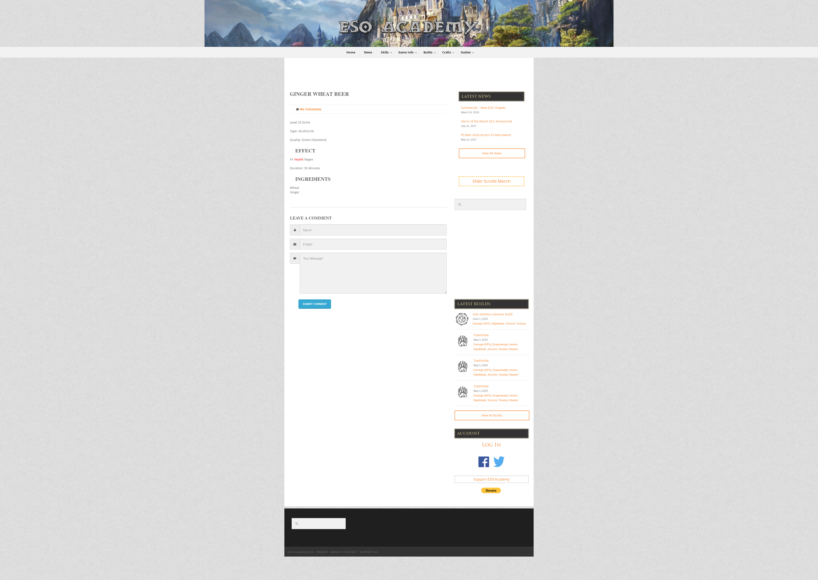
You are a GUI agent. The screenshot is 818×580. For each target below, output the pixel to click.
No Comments (310, 109)
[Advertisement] (409, 72)
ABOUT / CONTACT (344, 552)
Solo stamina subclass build (493, 314)
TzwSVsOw (481, 335)
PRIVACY (322, 552)
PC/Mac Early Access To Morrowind (486, 135)
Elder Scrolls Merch (491, 181)
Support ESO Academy (492, 479)
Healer (513, 344)
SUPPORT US (368, 552)
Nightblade (498, 323)
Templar (521, 323)
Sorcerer (511, 323)
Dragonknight (500, 344)
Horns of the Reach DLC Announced (486, 121)
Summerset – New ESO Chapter (483, 108)
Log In (491, 445)
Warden (513, 349)
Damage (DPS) (481, 323)
